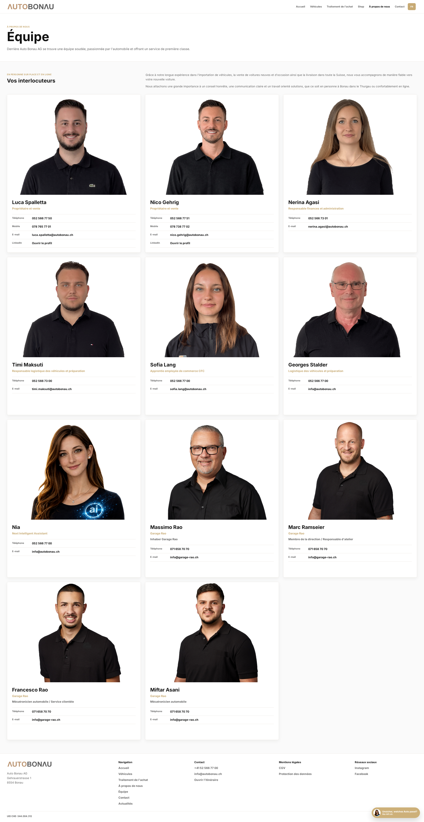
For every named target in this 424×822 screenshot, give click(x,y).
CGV (282, 768)
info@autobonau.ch (322, 389)
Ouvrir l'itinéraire (206, 780)
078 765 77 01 (41, 226)
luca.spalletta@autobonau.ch (52, 235)
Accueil (300, 6)
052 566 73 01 (318, 218)
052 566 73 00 (42, 381)
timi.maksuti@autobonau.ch (52, 389)
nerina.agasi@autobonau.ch (328, 226)
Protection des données (295, 774)
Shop (361, 6)
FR (411, 6)
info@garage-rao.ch (184, 557)
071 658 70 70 (179, 549)
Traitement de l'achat (340, 6)
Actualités (125, 803)
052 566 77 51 (179, 218)
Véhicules (316, 6)
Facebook (361, 774)
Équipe (123, 791)
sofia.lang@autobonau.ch (188, 389)
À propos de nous (379, 6)
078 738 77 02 (180, 226)
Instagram (362, 768)
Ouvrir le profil (42, 243)
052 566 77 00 (180, 381)
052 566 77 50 (42, 218)
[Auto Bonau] (30, 6)
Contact (400, 6)
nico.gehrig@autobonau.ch (189, 235)
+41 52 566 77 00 (206, 768)
